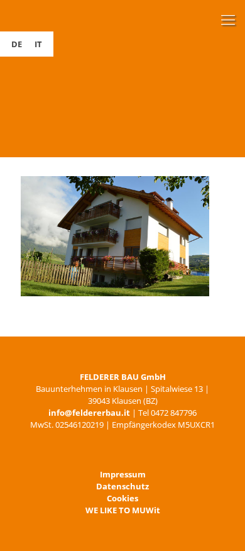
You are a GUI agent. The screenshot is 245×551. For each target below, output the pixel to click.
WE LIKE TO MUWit (122, 510)
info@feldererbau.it (89, 412)
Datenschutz (122, 486)
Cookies (122, 498)
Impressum (123, 474)
